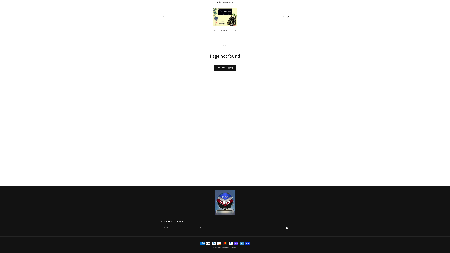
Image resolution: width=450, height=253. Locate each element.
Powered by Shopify (231, 247)
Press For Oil (221, 247)
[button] (163, 16)
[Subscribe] (200, 228)
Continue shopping (225, 67)
